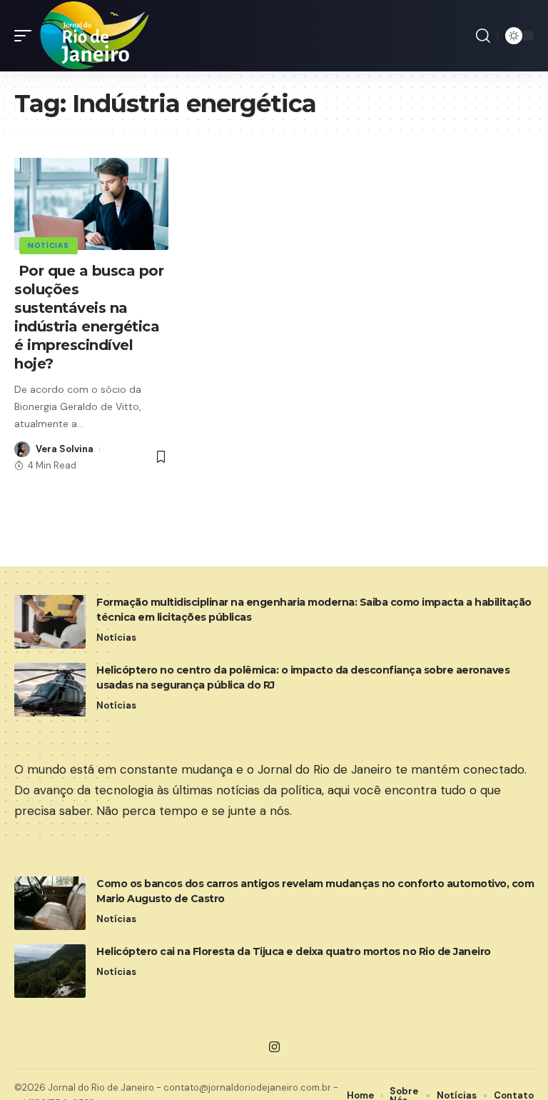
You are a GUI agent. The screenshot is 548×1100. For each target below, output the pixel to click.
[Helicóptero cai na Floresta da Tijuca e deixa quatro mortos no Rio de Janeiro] (50, 971)
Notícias (48, 245)
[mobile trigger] (26, 35)
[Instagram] (274, 1047)
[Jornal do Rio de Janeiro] (95, 35)
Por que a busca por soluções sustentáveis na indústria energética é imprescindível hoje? (88, 317)
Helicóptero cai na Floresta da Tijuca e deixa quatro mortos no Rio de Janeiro (293, 951)
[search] (483, 36)
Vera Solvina (64, 449)
